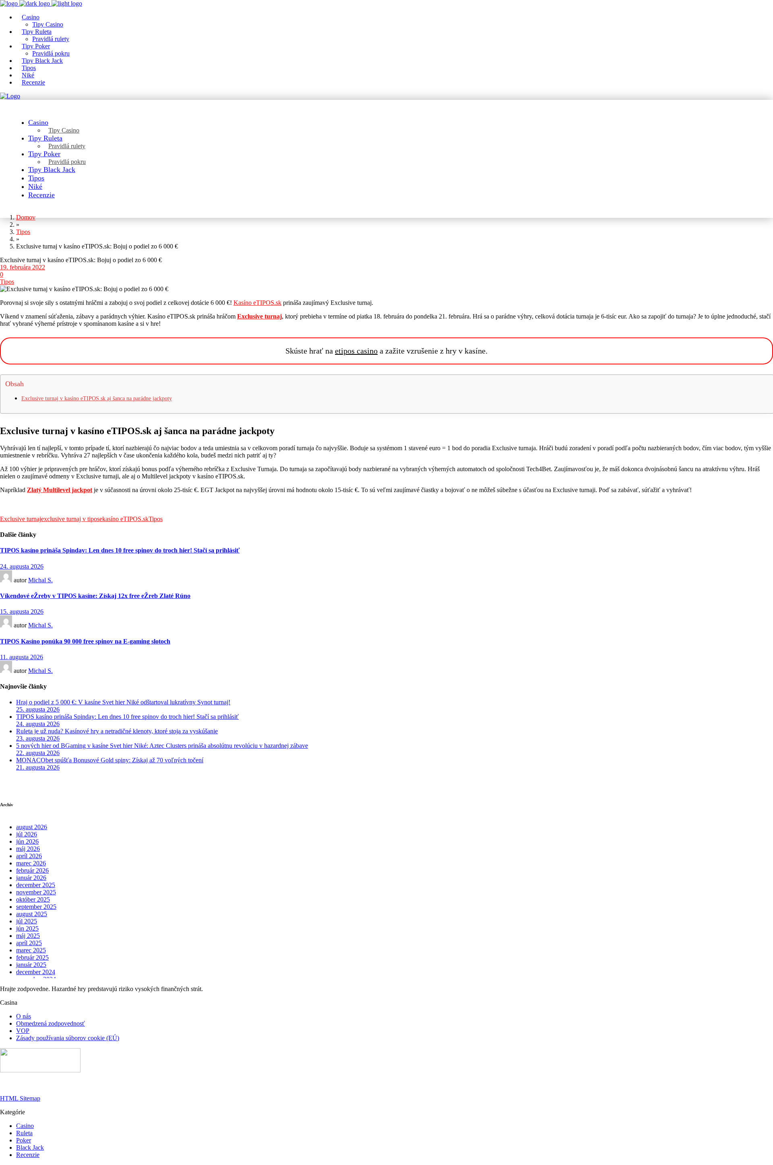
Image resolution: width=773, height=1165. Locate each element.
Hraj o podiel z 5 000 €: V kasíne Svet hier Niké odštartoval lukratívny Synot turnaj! (123, 702)
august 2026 (31, 827)
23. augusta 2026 (38, 738)
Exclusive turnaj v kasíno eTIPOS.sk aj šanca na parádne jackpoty (96, 398)
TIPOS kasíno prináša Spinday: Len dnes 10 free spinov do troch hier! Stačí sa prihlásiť (120, 550)
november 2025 (36, 892)
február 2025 (32, 957)
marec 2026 (31, 863)
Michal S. (40, 580)
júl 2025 (26, 921)
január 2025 (31, 964)
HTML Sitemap (20, 1098)
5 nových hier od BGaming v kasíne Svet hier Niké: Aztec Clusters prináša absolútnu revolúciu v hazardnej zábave (162, 745)
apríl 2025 (29, 942)
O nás (23, 1016)
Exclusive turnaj (20, 518)
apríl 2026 (29, 856)
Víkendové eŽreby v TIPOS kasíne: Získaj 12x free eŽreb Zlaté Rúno (95, 595)
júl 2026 (26, 834)
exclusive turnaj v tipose (71, 518)
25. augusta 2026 (38, 709)
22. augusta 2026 (38, 752)
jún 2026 (27, 841)
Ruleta (24, 1133)
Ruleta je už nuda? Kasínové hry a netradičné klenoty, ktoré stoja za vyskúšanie (117, 731)
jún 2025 (27, 928)
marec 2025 (31, 950)
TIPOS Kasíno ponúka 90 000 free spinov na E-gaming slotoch (85, 641)
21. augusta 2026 (38, 767)
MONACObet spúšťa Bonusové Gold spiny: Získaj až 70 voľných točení (109, 760)
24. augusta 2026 (21, 566)
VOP (22, 1030)
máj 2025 (28, 935)
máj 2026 (28, 848)
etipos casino (356, 350)
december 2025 (35, 885)
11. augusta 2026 (21, 657)
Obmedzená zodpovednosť (50, 1023)
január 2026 (31, 877)
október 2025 (33, 899)
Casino (25, 1125)
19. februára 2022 (22, 267)
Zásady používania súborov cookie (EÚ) (67, 1038)
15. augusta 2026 (21, 611)
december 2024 (35, 971)
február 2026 (32, 870)
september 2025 (36, 906)
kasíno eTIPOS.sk (125, 518)
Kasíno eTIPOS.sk (257, 302)
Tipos (7, 281)
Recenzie (27, 1154)
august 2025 (31, 913)
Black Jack (30, 1147)
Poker (23, 1140)
